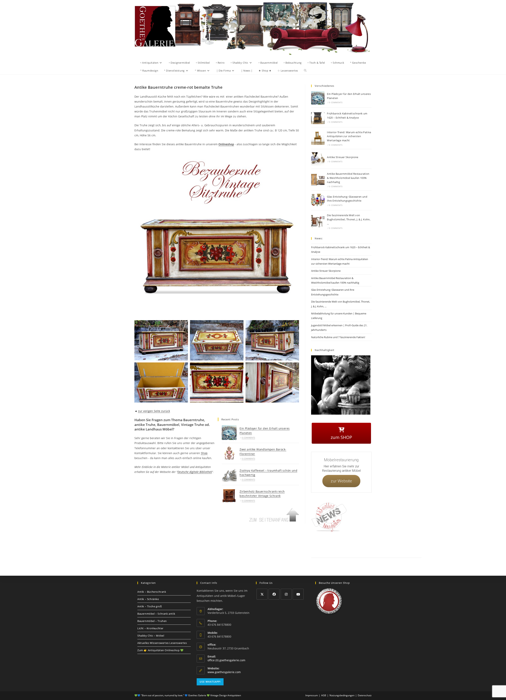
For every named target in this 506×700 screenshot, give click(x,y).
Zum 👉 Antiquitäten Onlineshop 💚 (160, 650)
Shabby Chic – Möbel (150, 635)
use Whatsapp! (210, 681)
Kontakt (329, 544)
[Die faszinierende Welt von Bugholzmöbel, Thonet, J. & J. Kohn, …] (318, 221)
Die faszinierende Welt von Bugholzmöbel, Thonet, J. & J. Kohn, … (348, 219)
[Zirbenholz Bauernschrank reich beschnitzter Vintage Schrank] (229, 495)
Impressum (342, 544)
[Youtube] (298, 594)
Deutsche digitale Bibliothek (194, 472)
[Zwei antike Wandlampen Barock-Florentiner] (229, 453)
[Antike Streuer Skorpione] (318, 159)
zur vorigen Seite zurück (154, 411)
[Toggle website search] (305, 71)
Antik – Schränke (148, 599)
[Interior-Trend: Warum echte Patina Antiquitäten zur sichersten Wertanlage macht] (318, 138)
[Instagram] (286, 594)
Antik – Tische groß (149, 606)
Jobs (376, 544)
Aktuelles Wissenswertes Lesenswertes (162, 643)
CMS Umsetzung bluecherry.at (413, 549)
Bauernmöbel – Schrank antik (156, 613)
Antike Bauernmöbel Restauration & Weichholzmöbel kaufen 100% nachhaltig (348, 178)
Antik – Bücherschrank (151, 591)
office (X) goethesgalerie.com (226, 660)
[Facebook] (274, 594)
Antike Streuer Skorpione (342, 157)
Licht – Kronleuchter (150, 628)
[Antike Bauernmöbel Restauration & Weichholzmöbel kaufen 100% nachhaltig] (318, 179)
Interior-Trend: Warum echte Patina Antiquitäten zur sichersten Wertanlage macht (349, 136)
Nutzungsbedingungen (392, 544)
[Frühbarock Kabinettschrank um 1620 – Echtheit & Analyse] (318, 117)
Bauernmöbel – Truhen (152, 621)
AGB (368, 544)
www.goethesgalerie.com (224, 672)
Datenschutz (356, 544)
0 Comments (248, 437)
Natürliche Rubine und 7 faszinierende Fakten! (338, 337)
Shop (204, 453)
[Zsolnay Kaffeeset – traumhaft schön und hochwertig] (229, 474)
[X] (262, 594)
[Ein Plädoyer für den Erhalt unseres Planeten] (229, 432)
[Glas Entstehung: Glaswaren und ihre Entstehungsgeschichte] (318, 200)
